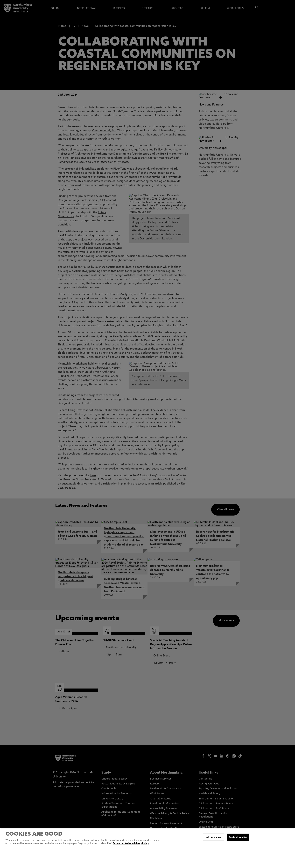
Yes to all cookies (238, 837)
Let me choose (213, 837)
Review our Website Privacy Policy (131, 843)
